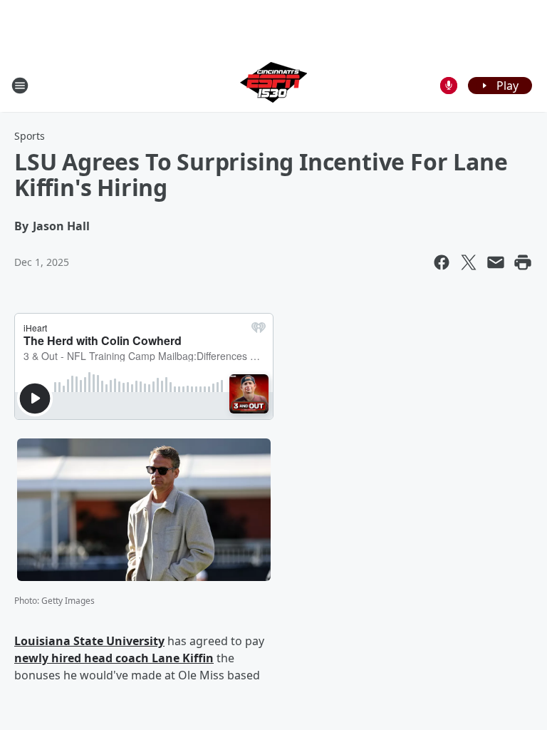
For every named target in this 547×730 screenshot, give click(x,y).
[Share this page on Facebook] (442, 262)
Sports (29, 136)
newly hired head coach (83, 658)
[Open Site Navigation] (19, 85)
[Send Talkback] (448, 85)
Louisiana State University (89, 641)
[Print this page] (523, 262)
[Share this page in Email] (496, 262)
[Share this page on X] (469, 262)
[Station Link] (273, 85)
